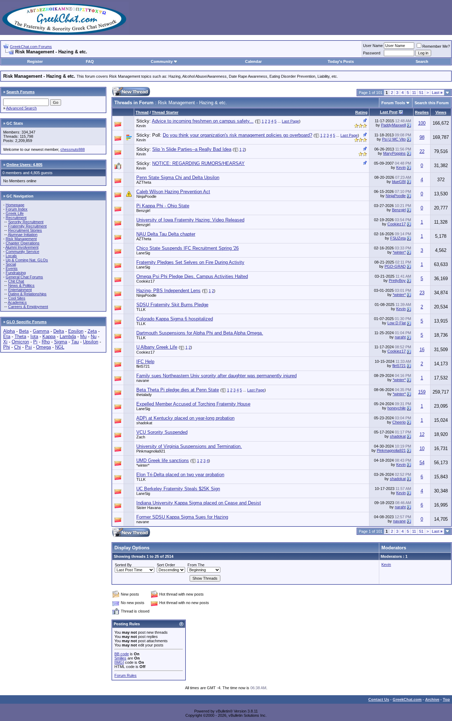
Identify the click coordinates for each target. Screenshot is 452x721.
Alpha (9, 331)
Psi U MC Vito (394, 139)
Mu (83, 336)
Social (11, 264)
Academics (17, 302)
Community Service (22, 251)
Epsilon (75, 331)
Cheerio (399, 422)
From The (196, 565)
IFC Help (145, 361)
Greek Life (15, 213)
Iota (34, 336)
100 (422, 123)
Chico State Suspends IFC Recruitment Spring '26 (187, 248)
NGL (59, 347)
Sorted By (123, 565)
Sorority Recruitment (25, 222)
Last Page (290, 121)
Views (440, 112)
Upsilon (90, 341)
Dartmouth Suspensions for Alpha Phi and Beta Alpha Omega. (199, 333)
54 (422, 462)
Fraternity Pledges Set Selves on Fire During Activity (190, 262)
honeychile (396, 408)
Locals (11, 256)
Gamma (41, 331)
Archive (432, 699)
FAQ (90, 61)
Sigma (60, 341)
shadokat (144, 423)
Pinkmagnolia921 (150, 451)
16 (422, 349)
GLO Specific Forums (26, 322)
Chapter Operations (23, 243)
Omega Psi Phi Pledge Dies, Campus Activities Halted (192, 276)
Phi (6, 347)
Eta (6, 336)
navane (142, 380)
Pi (35, 341)
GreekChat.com (407, 699)
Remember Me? (436, 46)
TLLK (140, 309)
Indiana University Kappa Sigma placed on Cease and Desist (198, 503)
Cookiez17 (396, 224)
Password (371, 53)
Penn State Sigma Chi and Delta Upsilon (177, 177)
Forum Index (17, 209)
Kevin (141, 126)
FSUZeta (398, 238)
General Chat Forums (24, 277)
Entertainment (20, 290)
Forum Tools (393, 103)
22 (422, 151)
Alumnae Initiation (22, 234)
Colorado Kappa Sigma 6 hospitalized (174, 318)
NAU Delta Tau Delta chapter (165, 234)
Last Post (389, 112)
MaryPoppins (394, 153)
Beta (24, 331)
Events (12, 268)
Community (162, 61)
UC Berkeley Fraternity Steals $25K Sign (178, 488)
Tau (75, 341)
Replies (422, 112)
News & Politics (21, 285)
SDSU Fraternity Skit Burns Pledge (172, 304)
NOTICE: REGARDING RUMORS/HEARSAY (198, 163)
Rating (361, 112)
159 (422, 392)
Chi (17, 347)
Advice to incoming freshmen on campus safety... (203, 121)
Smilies (120, 658)
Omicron (20, 341)
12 (422, 434)
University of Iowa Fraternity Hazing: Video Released (190, 220)
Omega (43, 347)
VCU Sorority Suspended (162, 432)
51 (421, 92)
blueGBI (399, 181)
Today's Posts (341, 61)
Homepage (15, 205)
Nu (93, 336)
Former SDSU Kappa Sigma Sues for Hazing (182, 517)
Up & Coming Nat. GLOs (27, 260)
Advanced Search (21, 108)
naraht (400, 337)
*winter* (399, 252)
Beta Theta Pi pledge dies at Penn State (177, 389)
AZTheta (143, 182)
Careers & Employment (28, 307)
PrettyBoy (397, 280)
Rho (46, 341)
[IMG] (119, 662)
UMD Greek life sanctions (162, 460)
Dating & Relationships (27, 294)
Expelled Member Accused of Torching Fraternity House (193, 404)
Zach (140, 437)
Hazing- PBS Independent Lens (168, 290)
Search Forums (20, 92)
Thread (142, 112)
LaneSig (143, 253)
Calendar (253, 61)
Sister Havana (148, 508)
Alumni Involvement (21, 247)
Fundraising (16, 273)
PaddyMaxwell (393, 125)
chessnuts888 (72, 149)
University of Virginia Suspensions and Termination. (189, 446)
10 (422, 448)
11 (414, 92)
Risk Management (21, 239)
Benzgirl (143, 210)
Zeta (92, 331)
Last (437, 92)
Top (446, 699)
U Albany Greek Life (156, 347)
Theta (20, 336)
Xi (5, 341)
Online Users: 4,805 (24, 164)
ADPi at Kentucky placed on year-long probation (185, 418)
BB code (121, 654)
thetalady (144, 394)
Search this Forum (432, 103)
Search (422, 61)
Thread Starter (165, 112)
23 (422, 292)
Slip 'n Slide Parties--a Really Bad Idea (191, 149)
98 (422, 137)
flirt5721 (143, 366)
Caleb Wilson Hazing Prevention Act (173, 191)
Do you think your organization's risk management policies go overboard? (237, 135)
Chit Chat (16, 281)
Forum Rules (125, 675)
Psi (28, 347)
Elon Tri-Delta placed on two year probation (180, 474)
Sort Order (166, 565)
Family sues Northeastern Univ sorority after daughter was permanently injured (216, 375)
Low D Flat (396, 323)
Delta (58, 331)
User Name (373, 45)
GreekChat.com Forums (31, 47)
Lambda (68, 336)
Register (35, 61)
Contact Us (378, 699)
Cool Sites (16, 298)
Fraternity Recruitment (27, 226)
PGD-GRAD (395, 266)
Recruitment (16, 217)
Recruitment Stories (25, 230)
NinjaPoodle (146, 196)
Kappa (48, 336)
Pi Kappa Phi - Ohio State (162, 205)
